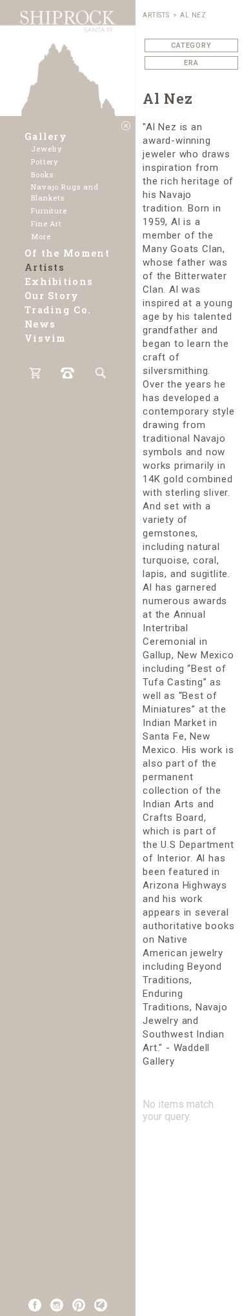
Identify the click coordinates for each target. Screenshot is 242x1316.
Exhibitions (59, 281)
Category (191, 45)
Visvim (45, 338)
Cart (35, 373)
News (40, 324)
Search (101, 373)
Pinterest (78, 1305)
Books (42, 174)
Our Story (52, 296)
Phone (67, 373)
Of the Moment (67, 253)
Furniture (49, 210)
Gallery (46, 136)
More (41, 236)
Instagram (56, 1305)
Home (68, 58)
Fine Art (46, 223)
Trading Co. (58, 310)
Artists (45, 267)
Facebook (34, 1305)
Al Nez (193, 15)
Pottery (45, 161)
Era (191, 63)
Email (100, 1305)
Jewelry (47, 148)
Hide (125, 125)
